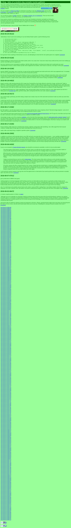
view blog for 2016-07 (6, 331)
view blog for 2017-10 (6, 313)
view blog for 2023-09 (6, 228)
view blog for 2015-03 (6, 351)
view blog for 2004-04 (6, 514)
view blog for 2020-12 (6, 267)
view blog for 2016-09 (6, 329)
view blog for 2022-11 (6, 239)
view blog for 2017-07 (6, 317)
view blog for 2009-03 (6, 441)
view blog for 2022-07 (6, 244)
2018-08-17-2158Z (7, 107)
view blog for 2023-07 (6, 231)
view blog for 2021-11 (6, 254)
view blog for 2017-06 (6, 318)
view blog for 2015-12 (6, 340)
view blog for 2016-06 (6, 333)
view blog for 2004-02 (6, 517)
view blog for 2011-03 (6, 411)
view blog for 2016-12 (6, 325)
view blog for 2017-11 (6, 312)
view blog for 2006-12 (6, 475)
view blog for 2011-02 (6, 412)
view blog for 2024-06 (6, 221)
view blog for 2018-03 (6, 307)
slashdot (3, 8)
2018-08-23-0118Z (7, 58)
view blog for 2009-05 (6, 438)
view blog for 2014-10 (6, 358)
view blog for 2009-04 (6, 440)
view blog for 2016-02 (6, 338)
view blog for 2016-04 (6, 335)
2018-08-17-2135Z (7, 124)
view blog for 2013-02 (6, 382)
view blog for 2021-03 (6, 263)
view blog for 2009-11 (6, 431)
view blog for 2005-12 (6, 489)
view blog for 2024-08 (6, 218)
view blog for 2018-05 (6, 304)
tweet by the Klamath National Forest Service (38, 113)
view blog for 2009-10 (6, 432)
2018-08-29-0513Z (7, 34)
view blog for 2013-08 (6, 375)
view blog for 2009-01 (6, 443)
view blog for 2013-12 (6, 370)
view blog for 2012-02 (6, 397)
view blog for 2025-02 (6, 216)
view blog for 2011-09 (6, 404)
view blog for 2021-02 (6, 264)
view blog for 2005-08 (6, 494)
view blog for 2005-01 (6, 503)
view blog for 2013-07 (6, 376)
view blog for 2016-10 (6, 328)
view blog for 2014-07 (6, 361)
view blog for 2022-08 (6, 243)
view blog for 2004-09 (6, 508)
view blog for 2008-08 (6, 450)
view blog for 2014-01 (6, 369)
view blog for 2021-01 (6, 266)
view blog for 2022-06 (6, 246)
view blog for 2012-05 (6, 394)
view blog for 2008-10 (6, 447)
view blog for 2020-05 (6, 276)
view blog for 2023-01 (6, 237)
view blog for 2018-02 (6, 308)
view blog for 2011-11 (6, 401)
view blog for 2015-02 (6, 353)
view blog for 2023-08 (6, 229)
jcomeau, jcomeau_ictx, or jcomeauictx (32, 15)
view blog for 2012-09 (6, 389)
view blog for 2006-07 (6, 481)
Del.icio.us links (15, 10)
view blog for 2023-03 (6, 234)
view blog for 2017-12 (6, 310)
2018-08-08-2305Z (7, 133)
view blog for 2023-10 (6, 227)
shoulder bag (12, 90)
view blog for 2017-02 (6, 323)
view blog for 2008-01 (6, 458)
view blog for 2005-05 (6, 498)
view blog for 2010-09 (6, 419)
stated (21, 194)
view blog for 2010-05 (6, 424)
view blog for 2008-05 (6, 453)
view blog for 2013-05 (6, 379)
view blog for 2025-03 (6, 215)
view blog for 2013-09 (6, 374)
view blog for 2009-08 (6, 435)
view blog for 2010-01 (6, 429)
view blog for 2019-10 (6, 284)
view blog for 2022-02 (6, 251)
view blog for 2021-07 (6, 258)
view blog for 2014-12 (6, 355)
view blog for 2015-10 (6, 343)
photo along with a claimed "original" (58, 117)
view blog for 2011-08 (6, 405)
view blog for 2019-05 (6, 290)
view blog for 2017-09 (6, 314)
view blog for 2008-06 (6, 452)
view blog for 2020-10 (6, 269)
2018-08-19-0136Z (7, 68)
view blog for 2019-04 (6, 292)
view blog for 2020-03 (6, 278)
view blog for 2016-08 (6, 330)
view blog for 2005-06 (6, 497)
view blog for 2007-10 (6, 462)
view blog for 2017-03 (6, 322)
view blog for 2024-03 (6, 225)
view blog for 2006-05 (6, 483)
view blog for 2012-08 (6, 390)
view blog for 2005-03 (6, 501)
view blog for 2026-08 (6, 207)
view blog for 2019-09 (6, 285)
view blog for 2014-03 (6, 366)
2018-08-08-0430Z (7, 144)
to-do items (3, 12)
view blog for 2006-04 (6, 484)
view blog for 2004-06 (6, 512)
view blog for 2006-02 (6, 487)
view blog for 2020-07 (6, 273)
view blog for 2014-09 (6, 359)
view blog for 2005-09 (6, 493)
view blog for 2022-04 (6, 248)
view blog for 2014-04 (6, 365)
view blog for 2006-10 (6, 477)
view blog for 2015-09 (6, 344)
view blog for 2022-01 (6, 252)
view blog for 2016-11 (6, 327)
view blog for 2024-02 (6, 226)
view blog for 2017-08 (6, 315)
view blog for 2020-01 (6, 280)
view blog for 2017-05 (6, 319)
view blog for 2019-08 (6, 287)
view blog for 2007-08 (6, 465)
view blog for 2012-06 (6, 392)
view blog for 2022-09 (6, 242)
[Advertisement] (66, 5)
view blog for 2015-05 (6, 349)
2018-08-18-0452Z (7, 80)
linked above (28, 159)
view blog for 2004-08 (6, 509)
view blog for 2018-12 (6, 297)
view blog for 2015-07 (6, 346)
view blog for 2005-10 (6, 492)
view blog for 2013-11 (6, 371)
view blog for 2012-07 (6, 391)
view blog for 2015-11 (6, 341)
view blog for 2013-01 (6, 384)
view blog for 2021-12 (6, 253)
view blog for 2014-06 (6, 363)
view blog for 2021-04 (6, 262)
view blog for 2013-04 (6, 380)
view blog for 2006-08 (6, 480)
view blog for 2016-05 (6, 334)
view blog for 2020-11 (6, 268)
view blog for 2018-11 (6, 298)
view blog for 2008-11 (6, 446)
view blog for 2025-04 (6, 213)
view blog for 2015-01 (6, 354)
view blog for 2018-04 (6, 305)
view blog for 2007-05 (6, 468)
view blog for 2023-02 (6, 236)
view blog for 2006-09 (6, 478)
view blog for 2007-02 (6, 472)
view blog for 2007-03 (6, 471)
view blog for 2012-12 (6, 385)
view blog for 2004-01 (6, 518)
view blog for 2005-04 (6, 499)
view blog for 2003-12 (6, 519)
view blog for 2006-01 (6, 488)
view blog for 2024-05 (6, 222)
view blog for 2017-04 (6, 320)
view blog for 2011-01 (6, 414)
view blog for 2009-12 (6, 430)
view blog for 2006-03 (6, 486)
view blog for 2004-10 (6, 507)
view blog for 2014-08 (6, 360)
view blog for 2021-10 (6, 256)
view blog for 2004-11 (6, 506)
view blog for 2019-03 (6, 293)
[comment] (62, 54)
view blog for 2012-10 (6, 387)
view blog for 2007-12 (6, 460)
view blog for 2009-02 (6, 442)
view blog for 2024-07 (6, 220)
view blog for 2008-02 (6, 457)
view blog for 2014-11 (6, 356)
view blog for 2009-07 (6, 436)
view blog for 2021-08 (6, 257)
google (15, 15)
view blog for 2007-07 (6, 466)
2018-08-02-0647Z (7, 191)
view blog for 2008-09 (6, 448)
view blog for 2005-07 (6, 496)
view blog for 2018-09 (6, 300)
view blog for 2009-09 (6, 433)
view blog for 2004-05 (6, 513)
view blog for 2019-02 (6, 294)
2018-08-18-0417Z (7, 94)
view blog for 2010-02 (6, 427)
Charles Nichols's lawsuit (19, 147)
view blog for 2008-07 (6, 451)
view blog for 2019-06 (6, 289)
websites (24, 117)
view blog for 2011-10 (6, 402)
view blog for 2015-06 (6, 348)
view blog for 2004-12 (6, 504)
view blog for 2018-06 (6, 303)
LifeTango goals (40, 10)
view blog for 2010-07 (6, 421)
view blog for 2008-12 (6, 445)
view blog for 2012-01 (6, 399)
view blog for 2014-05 (6, 364)
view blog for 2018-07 (6, 302)
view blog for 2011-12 (6, 400)
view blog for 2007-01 (6, 473)
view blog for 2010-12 (6, 415)
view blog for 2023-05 (6, 233)
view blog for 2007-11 (6, 461)
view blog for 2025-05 (6, 212)
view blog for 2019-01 (6, 295)
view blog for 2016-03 (6, 336)
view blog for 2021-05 (6, 261)
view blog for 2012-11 (6, 386)
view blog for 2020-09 (6, 271)
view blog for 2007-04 (6, 470)
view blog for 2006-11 (6, 476)
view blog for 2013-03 (6, 381)
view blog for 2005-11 (6, 491)
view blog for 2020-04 (6, 277)
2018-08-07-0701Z (7, 176)
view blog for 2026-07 (6, 208)
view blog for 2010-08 (6, 420)
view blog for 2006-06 (6, 482)
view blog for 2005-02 (6, 502)
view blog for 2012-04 (6, 395)
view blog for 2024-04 (6, 223)
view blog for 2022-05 (6, 247)
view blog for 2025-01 (6, 217)
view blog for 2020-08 (6, 272)
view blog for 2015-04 (6, 350)
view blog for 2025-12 (6, 211)
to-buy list (10, 12)
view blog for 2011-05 (6, 409)
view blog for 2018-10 (6, 299)
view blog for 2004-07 (6, 511)
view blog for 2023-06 (6, 232)
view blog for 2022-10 (6, 241)
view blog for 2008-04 (6, 455)
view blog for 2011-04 (6, 410)
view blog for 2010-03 (6, 426)
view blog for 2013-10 (6, 373)
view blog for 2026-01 (6, 210)
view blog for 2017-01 (6, 324)
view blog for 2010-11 (6, 416)
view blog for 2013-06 (6, 378)
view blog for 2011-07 (6, 406)
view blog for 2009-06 (6, 437)
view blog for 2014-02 (6, 368)
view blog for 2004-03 (6, 516)
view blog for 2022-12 (6, 238)
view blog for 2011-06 (6, 407)
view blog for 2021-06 (6, 259)
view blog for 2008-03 (6, 456)
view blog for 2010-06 (6, 422)
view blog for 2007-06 (6, 467)
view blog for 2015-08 (6, 345)
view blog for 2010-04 (6, 425)
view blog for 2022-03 (6, 249)
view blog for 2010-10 (6, 417)
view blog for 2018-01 (6, 309)
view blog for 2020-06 (6, 274)
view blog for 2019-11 (6, 283)
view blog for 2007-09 (6, 463)
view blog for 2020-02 (6, 279)
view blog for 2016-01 (6, 339)
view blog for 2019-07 (6, 288)
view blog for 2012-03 (6, 396)
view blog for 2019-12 (6, 282)
